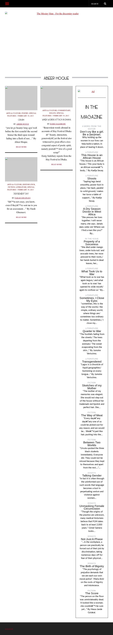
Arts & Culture (13, 113)
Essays (52, 113)
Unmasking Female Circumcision (91, 507)
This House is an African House (92, 156)
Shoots (91, 178)
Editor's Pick (29, 184)
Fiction (11, 187)
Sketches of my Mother (92, 387)
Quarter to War (92, 331)
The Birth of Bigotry (92, 566)
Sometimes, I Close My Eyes (92, 299)
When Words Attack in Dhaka (56, 119)
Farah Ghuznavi (22, 198)
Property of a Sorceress (92, 243)
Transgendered (92, 361)
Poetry (25, 113)
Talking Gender (92, 475)
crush (21, 119)
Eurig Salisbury (58, 124)
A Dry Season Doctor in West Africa (92, 211)
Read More (21, 147)
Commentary (64, 110)
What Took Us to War (91, 273)
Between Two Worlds (91, 444)
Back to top (9, 629)
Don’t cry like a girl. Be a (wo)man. (92, 133)
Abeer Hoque (22, 124)
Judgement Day (21, 193)
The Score (91, 593)
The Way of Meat (92, 415)
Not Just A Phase (92, 539)
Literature (21, 187)
